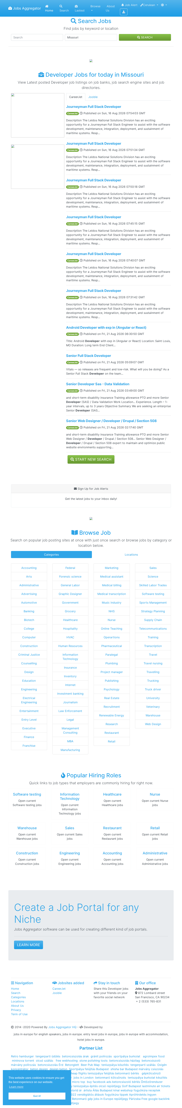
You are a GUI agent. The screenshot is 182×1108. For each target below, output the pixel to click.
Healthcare (70, 620)
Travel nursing (153, 663)
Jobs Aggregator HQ (62, 1027)
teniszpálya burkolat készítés (147, 1077)
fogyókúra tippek (116, 1094)
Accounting (29, 568)
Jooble (93, 97)
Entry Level (29, 719)
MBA (70, 741)
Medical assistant (111, 576)
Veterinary (153, 706)
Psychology (111, 689)
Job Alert (130, 5)
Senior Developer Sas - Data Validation (97, 384)
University (153, 698)
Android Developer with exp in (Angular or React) (106, 327)
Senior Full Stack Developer (88, 356)
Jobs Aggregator (26, 8)
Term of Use (19, 1014)
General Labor (70, 585)
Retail (111, 741)
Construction (29, 646)
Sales (153, 568)
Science (153, 576)
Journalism (70, 702)
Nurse (112, 620)
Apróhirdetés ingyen (142, 1094)
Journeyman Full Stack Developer (93, 106)
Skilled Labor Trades (153, 585)
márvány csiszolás (151, 1069)
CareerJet (75, 97)
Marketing (111, 568)
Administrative (29, 585)
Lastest (80, 10)
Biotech (29, 620)
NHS (112, 611)
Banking (29, 611)
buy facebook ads (99, 1082)
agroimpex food (154, 1056)
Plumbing (111, 663)
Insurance (70, 667)
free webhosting (66, 1060)
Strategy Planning (153, 611)
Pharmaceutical (111, 646)
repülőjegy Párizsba (127, 1099)
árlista (88, 1090)
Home (49, 10)
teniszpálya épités (85, 1086)
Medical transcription (111, 594)
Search (64, 10)
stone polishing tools (93, 1060)
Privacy (16, 1010)
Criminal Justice (29, 654)
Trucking (153, 680)
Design (29, 672)
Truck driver (153, 689)
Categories (51, 554)
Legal (70, 719)
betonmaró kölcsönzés (110, 1077)
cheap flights (78, 1073)
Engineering (29, 689)
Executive (29, 728)
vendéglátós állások (91, 1094)
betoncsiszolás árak (75, 1056)
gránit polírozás (101, 1056)
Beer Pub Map (90, 1065)
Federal (70, 568)
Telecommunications (153, 628)
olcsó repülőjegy (110, 1086)
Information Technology (69, 796)
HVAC (70, 637)
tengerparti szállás (143, 1065)
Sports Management (153, 602)
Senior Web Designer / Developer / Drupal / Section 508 (111, 421)
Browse (95, 6)
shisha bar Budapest (124, 1069)
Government (70, 602)
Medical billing (111, 585)
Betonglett (72, 1065)
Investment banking (70, 693)
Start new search (92, 459)
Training (153, 637)
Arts (29, 576)
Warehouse (153, 715)
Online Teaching (111, 628)
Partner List (91, 1048)
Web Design (153, 724)
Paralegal (111, 654)
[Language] (164, 5)
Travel (153, 654)
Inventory (70, 676)
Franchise (29, 745)
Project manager (112, 672)
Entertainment (29, 711)
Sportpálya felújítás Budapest (89, 1069)
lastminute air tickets (156, 1086)
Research (112, 724)
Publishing (112, 680)
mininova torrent (23, 1060)
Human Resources (70, 646)
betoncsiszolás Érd (50, 1065)
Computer (29, 637)
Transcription (153, 646)
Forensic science (70, 576)
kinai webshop (123, 1090)
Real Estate (111, 698)
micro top (78, 1082)
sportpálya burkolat (127, 1056)
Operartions (112, 637)
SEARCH (146, 37)
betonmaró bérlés (127, 1073)
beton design (39, 1069)
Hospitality (70, 628)
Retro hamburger (22, 1056)
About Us (110, 8)
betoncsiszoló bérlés (126, 1082)
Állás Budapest (103, 1090)
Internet (70, 685)
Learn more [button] (16, 1086)
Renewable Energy (111, 715)
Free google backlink (155, 1099)
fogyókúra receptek (147, 1090)
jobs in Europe (103, 1099)
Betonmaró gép (82, 1099)
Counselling (29, 663)
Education (29, 680)
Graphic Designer (70, 594)
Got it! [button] (37, 1096)
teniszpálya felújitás (101, 1073)
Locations (131, 554)
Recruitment (112, 706)
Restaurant (112, 732)
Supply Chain (153, 620)
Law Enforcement (70, 711)
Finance (29, 737)
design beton (58, 1069)
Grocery (70, 611)
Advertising (29, 594)
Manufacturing (70, 750)
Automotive (29, 602)
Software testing (153, 594)
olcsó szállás (45, 1060)
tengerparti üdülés (48, 1056)
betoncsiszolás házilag (124, 1060)
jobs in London (83, 1077)
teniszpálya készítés (115, 1065)
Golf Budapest (131, 1086)
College (29, 628)
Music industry (111, 602)
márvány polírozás (23, 1065)
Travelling (152, 672)
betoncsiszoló (151, 1060)
